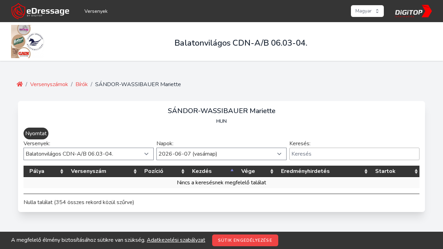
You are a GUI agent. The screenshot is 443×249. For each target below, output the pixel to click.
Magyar (363, 11)
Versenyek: (37, 143)
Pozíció (153, 171)
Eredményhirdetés (305, 171)
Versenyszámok (49, 84)
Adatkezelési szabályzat (176, 240)
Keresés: (299, 143)
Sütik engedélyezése (245, 240)
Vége (248, 171)
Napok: (164, 143)
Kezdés (202, 171)
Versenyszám (88, 171)
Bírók (81, 84)
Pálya (36, 171)
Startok (385, 171)
